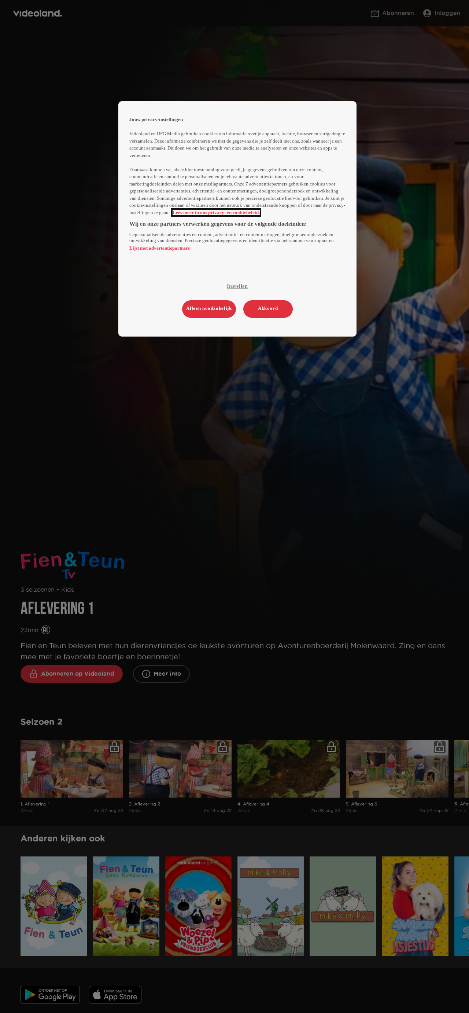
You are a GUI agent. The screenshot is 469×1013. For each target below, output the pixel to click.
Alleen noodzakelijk (209, 308)
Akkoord (268, 308)
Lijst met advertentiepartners (159, 248)
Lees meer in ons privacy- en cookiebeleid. (216, 212)
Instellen (237, 286)
